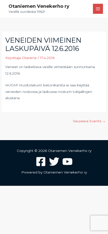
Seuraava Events (89, 121)
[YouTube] (67, 161)
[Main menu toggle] (98, 9)
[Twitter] (54, 161)
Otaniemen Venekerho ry (39, 6)
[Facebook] (41, 161)
